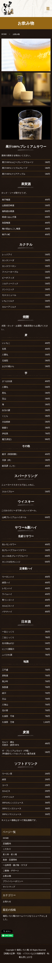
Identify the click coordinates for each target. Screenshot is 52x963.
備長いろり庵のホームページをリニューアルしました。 (25, 917)
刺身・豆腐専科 (10, 860)
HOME (4, 34)
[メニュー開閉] (48, 8)
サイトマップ (9, 887)
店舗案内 (7, 844)
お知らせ (7, 901)
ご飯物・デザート (11, 871)
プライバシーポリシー (13, 881)
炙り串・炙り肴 (10, 854)
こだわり (7, 849)
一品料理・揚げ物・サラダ (15, 865)
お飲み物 (7, 876)
